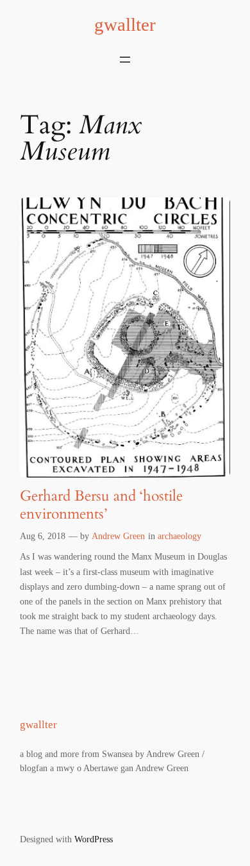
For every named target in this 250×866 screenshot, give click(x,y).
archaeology (179, 536)
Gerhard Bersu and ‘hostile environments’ (101, 504)
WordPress (93, 839)
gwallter (125, 24)
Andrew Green (118, 536)
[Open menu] (125, 59)
